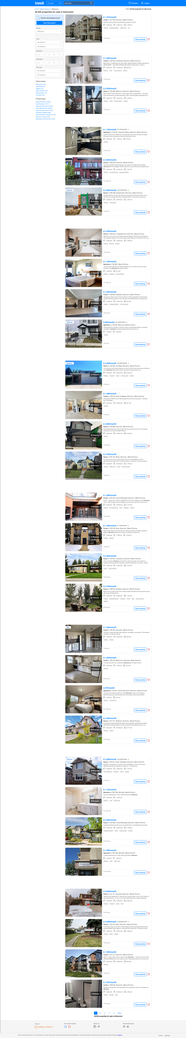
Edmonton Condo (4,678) (43, 117)
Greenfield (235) (40, 86)
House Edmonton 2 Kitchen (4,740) (46, 114)
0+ (39, 54)
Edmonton (55, 9)
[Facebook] (95, 1027)
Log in (147, 3)
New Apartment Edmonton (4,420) (45, 119)
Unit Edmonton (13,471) (42, 104)
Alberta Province (45, 9)
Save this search (49, 23)
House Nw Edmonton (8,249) (44, 108)
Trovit (36, 9)
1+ (44, 54)
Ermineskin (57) (40, 95)
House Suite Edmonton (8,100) (44, 110)
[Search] (91, 3)
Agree (160, 1035)
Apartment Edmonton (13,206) (44, 106)
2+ (49, 54)
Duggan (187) (39, 88)
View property (140, 39)
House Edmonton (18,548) (43, 102)
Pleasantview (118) (41, 93)
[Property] (65, 1027)
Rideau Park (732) (41, 84)
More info (120, 1035)
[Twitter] (98, 1027)
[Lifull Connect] (44, 1027)
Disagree (167, 1035)
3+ (54, 54)
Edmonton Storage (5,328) (43, 112)
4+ (59, 54)
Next (119, 1013)
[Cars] (69, 1027)
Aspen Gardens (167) (42, 91)
